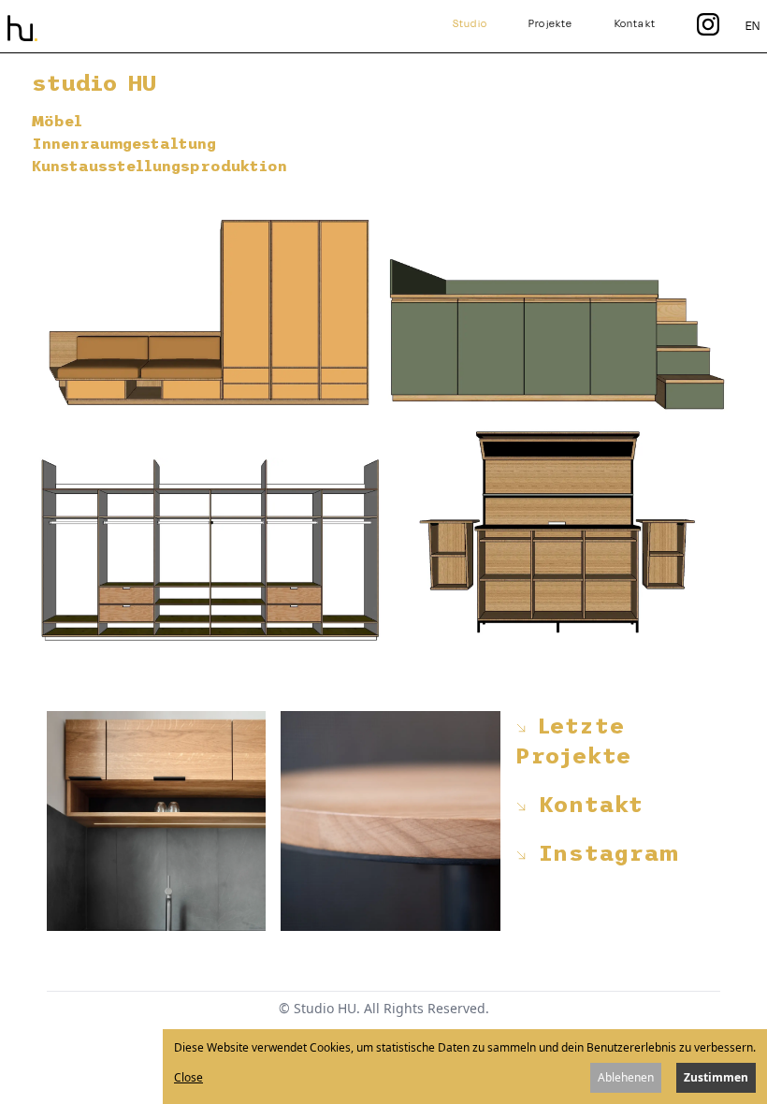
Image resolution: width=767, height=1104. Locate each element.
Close (188, 1077)
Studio (470, 24)
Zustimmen (716, 1077)
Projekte (550, 24)
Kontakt (635, 24)
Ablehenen (626, 1077)
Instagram (603, 852)
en (752, 26)
